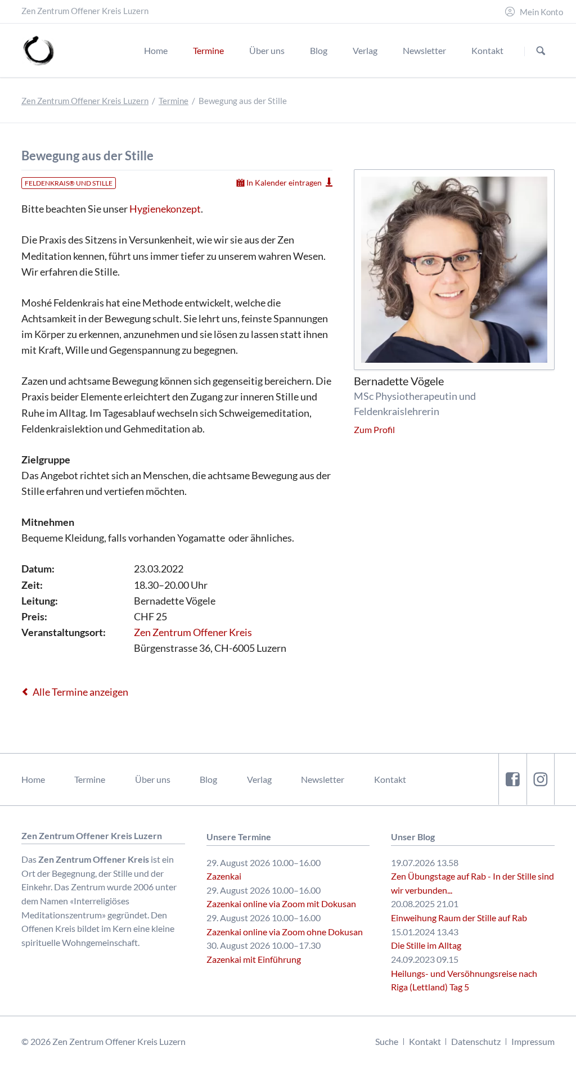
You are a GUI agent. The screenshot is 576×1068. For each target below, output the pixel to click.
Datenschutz (476, 1041)
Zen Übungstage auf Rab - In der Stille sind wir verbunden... (472, 883)
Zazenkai (223, 876)
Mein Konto (541, 12)
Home (33, 779)
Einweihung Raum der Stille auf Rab (459, 917)
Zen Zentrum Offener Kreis (193, 632)
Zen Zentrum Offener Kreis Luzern (84, 101)
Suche (386, 1041)
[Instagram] (540, 779)
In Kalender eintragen (284, 182)
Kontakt (390, 779)
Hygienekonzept (165, 208)
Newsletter (322, 779)
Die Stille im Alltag (426, 945)
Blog (208, 779)
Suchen (541, 51)
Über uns (152, 779)
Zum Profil (374, 429)
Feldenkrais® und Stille (68, 183)
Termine (173, 101)
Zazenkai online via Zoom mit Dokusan (281, 903)
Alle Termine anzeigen (80, 692)
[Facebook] (512, 779)
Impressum (533, 1041)
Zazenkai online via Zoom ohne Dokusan (284, 931)
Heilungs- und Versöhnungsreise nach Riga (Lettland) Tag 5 (464, 980)
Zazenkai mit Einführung (253, 959)
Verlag (259, 779)
